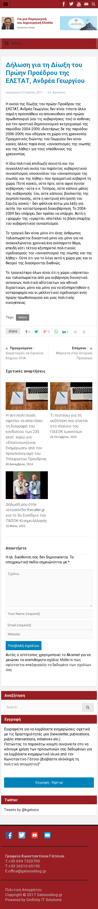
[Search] (88, 707)
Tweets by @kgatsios (21, 810)
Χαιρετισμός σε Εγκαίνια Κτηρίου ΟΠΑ (24, 353)
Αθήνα (22, 317)
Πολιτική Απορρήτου (23, 889)
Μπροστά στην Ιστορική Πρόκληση (74, 353)
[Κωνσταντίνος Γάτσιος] (49, 23)
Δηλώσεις (59, 92)
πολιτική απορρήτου (21, 764)
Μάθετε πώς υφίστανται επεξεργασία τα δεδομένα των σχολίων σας (48, 665)
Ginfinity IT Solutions (44, 899)
